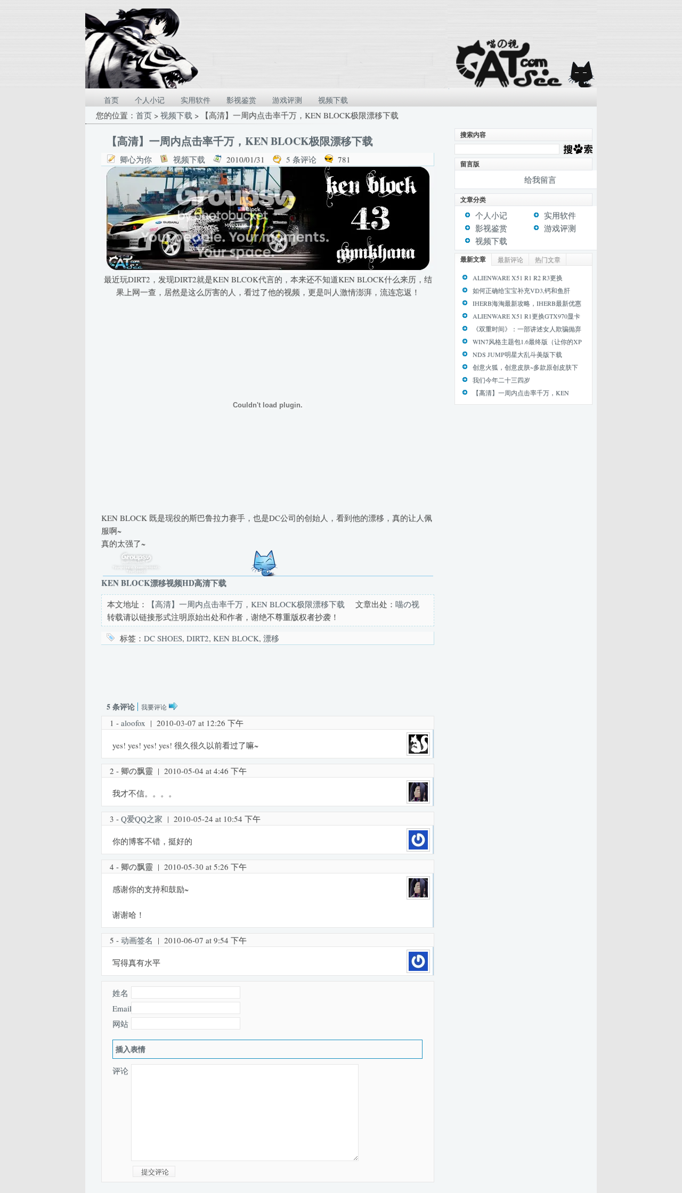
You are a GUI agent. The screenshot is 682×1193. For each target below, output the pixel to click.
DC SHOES (163, 638)
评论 (120, 1070)
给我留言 (540, 179)
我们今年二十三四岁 (501, 379)
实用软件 (195, 100)
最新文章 (473, 259)
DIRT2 (197, 638)
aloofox (133, 722)
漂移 (271, 638)
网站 (120, 1023)
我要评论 (154, 706)
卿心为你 (136, 159)
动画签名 (137, 940)
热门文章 (548, 259)
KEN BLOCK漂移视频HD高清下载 (163, 583)
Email (121, 1008)
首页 (111, 100)
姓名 (120, 992)
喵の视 (407, 604)
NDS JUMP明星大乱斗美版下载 (517, 354)
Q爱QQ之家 (142, 818)
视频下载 (333, 100)
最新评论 (510, 259)
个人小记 (150, 100)
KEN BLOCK (236, 638)
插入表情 (130, 1049)
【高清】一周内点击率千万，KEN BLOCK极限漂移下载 (240, 141)
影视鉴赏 (241, 100)
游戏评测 (287, 100)
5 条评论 (301, 159)
